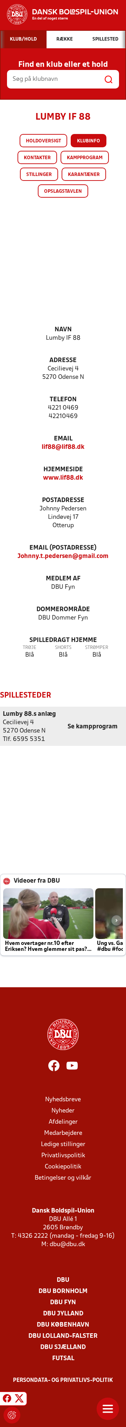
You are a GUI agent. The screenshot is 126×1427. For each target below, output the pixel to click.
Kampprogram (85, 158)
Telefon (63, 400)
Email (63, 439)
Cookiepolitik (63, 1167)
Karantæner (84, 174)
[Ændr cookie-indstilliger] (12, 1415)
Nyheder (63, 1111)
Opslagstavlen (63, 191)
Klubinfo (88, 141)
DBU (63, 1280)
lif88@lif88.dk (63, 447)
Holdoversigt (43, 141)
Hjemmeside (63, 470)
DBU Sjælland (63, 1347)
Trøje (29, 647)
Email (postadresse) (63, 548)
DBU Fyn (63, 1303)
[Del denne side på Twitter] (19, 1399)
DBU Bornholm (63, 1291)
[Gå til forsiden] (59, 14)
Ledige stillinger (63, 1144)
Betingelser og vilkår (63, 1178)
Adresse (63, 360)
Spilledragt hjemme (63, 640)
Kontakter (37, 158)
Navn (63, 330)
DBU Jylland (63, 1314)
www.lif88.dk (63, 478)
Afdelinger (63, 1122)
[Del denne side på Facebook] (7, 1399)
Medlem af (63, 579)
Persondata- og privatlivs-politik (63, 1380)
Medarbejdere (63, 1133)
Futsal (63, 1359)
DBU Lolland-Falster (63, 1336)
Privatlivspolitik (63, 1156)
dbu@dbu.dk (67, 1245)
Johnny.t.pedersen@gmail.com (63, 556)
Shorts (63, 647)
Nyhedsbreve (63, 1100)
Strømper (96, 647)
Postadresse (63, 500)
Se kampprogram (93, 727)
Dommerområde (63, 610)
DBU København (63, 1325)
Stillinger (39, 174)
